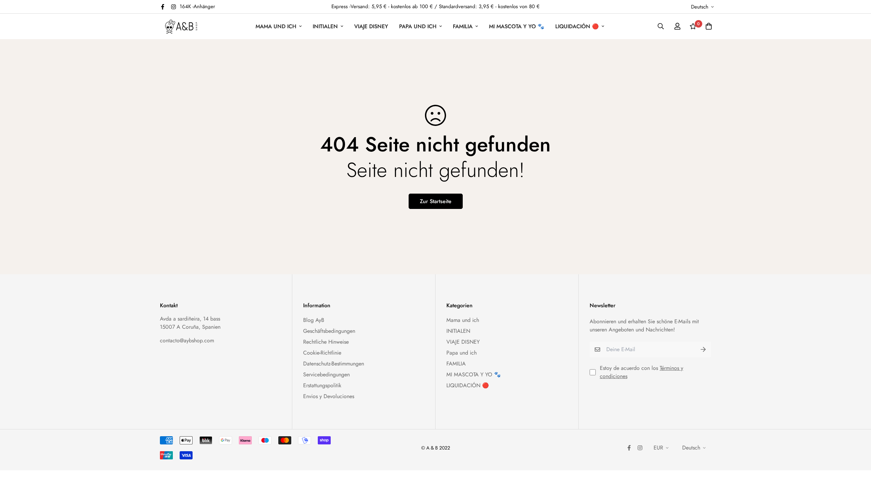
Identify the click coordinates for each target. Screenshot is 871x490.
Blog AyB (313, 320)
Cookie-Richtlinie (322, 353)
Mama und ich (276, 26)
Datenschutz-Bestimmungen (333, 364)
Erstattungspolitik (322, 385)
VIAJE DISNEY (371, 26)
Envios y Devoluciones (328, 396)
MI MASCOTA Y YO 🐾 (516, 26)
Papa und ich (418, 26)
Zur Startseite (435, 201)
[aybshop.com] (181, 26)
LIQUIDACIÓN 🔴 (577, 26)
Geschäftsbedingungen (329, 331)
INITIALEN (325, 26)
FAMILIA (463, 26)
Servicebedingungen (326, 374)
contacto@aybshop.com (187, 340)
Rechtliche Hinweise (326, 342)
